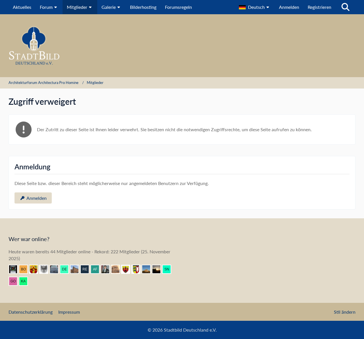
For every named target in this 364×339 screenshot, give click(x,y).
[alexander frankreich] (97, 269)
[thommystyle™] (107, 269)
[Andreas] (15, 269)
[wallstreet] (148, 269)
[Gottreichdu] (15, 281)
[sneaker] (169, 269)
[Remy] (87, 269)
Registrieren (319, 7)
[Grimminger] (159, 269)
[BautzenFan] (56, 269)
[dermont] (66, 269)
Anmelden (289, 7)
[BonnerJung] (25, 269)
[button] (255, 7)
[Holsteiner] (138, 269)
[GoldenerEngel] (118, 269)
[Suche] (345, 7)
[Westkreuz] (128, 269)
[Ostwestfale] (36, 269)
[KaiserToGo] (25, 281)
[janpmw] (77, 269)
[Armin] (46, 269)
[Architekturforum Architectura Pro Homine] (182, 46)
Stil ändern (344, 312)
